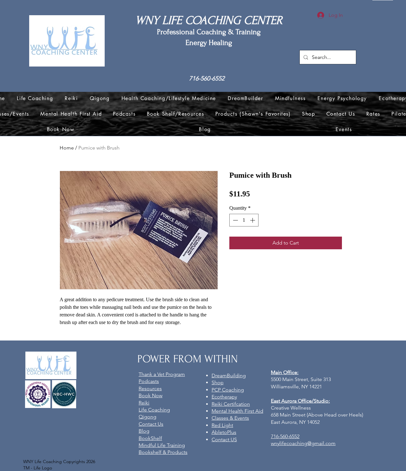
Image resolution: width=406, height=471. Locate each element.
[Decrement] (234, 220)
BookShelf (150, 438)
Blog (144, 431)
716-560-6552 (207, 78)
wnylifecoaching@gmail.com (303, 443)
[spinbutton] (244, 220)
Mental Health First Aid (237, 411)
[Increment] (253, 220)
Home (67, 148)
